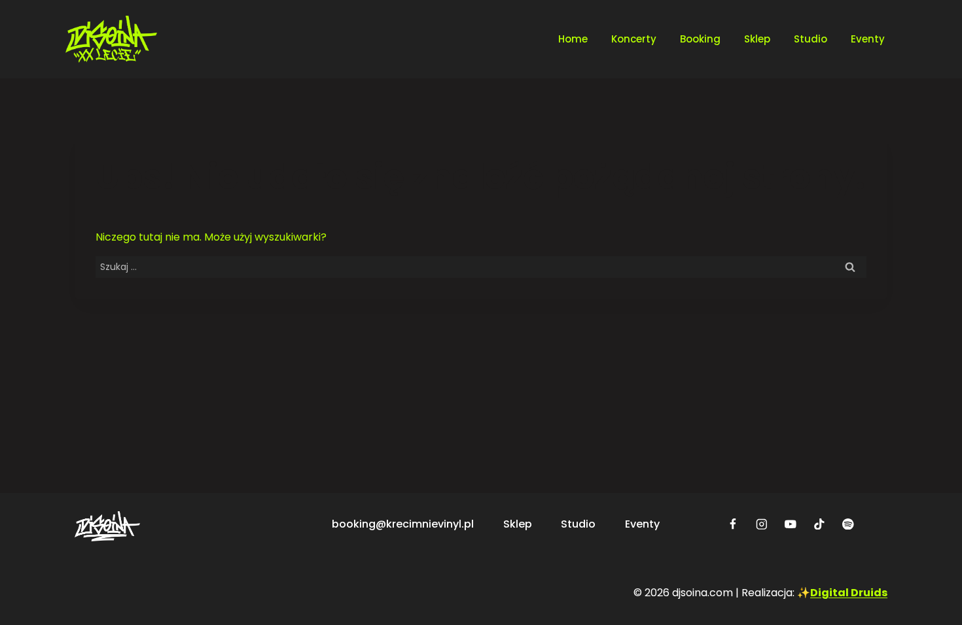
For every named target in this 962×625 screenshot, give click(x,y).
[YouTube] (790, 524)
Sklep (757, 39)
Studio (810, 39)
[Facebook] (733, 524)
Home (573, 39)
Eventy (868, 39)
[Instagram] (762, 524)
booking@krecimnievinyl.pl (403, 524)
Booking (700, 39)
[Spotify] (848, 524)
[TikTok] (819, 524)
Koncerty (633, 39)
